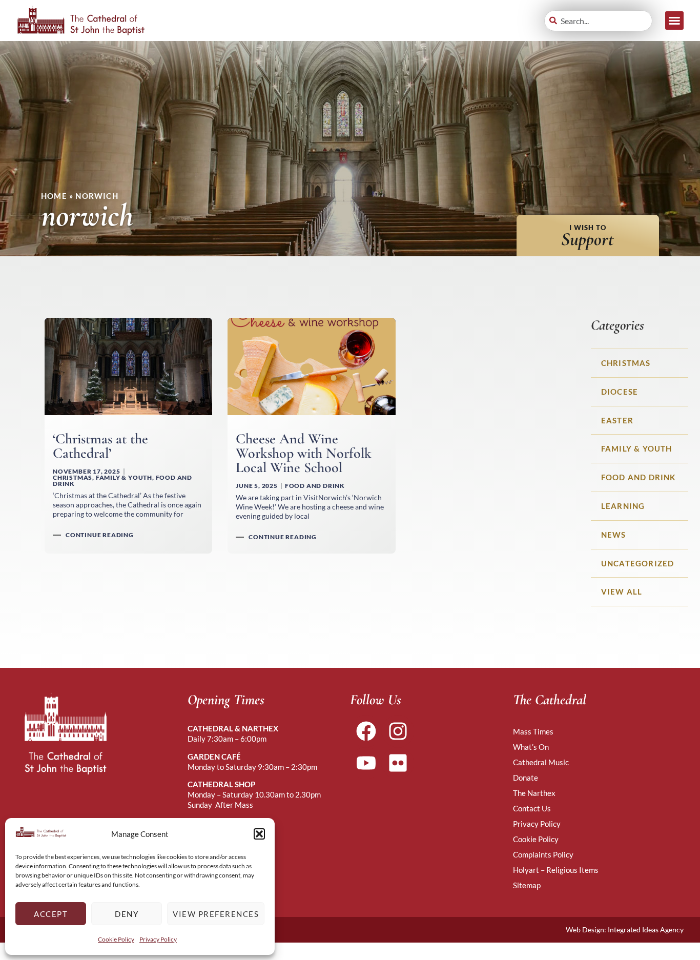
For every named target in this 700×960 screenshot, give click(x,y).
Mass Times (533, 731)
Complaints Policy (543, 854)
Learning (623, 505)
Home (54, 195)
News (613, 534)
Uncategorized (637, 563)
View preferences (216, 913)
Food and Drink (638, 477)
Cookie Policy (116, 939)
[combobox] (598, 20)
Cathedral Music (541, 762)
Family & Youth (636, 448)
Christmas (626, 362)
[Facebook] (366, 731)
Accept (51, 913)
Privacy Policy (158, 939)
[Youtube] (366, 763)
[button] (259, 834)
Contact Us (532, 808)
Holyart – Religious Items (556, 869)
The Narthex (534, 793)
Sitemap (527, 885)
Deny (126, 913)
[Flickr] (398, 763)
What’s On (531, 746)
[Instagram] (398, 731)
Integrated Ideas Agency (646, 929)
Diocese (619, 391)
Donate (525, 777)
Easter (617, 420)
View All (622, 591)
